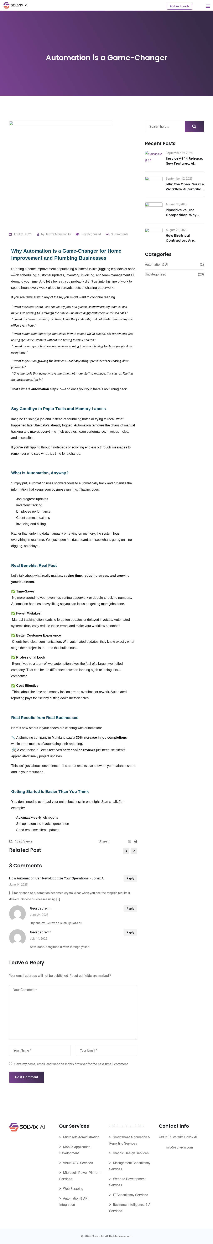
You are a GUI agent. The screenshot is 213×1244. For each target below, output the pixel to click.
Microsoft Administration (81, 1137)
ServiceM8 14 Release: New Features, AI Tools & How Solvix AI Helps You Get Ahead (184, 166)
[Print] (135, 841)
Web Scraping (73, 1189)
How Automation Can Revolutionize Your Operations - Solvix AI (56, 878)
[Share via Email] (131, 841)
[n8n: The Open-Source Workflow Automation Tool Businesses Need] (154, 183)
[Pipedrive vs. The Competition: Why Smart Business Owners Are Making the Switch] (154, 209)
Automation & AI (156, 265)
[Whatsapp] (125, 841)
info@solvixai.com (179, 1147)
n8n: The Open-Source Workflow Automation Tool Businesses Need (185, 189)
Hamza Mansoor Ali (58, 234)
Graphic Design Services (131, 1153)
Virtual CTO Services (78, 1163)
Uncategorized (91, 234)
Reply (130, 878)
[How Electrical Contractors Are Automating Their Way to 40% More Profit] (154, 234)
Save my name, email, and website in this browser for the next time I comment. (71, 1064)
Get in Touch (179, 6)
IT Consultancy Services (130, 1195)
